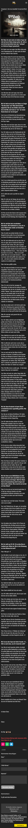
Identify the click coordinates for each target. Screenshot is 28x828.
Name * (3, 757)
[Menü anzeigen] (26, 2)
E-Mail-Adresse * (5, 765)
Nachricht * (4, 774)
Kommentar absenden (7, 787)
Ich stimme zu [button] (20, 825)
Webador (14, 811)
